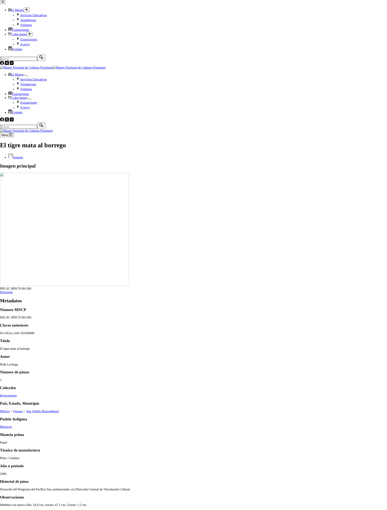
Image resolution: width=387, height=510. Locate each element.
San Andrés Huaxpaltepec (42, 411)
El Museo (17, 74)
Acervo (25, 107)
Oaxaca (18, 411)
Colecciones (19, 97)
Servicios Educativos (33, 79)
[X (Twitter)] (7, 120)
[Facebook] (2, 120)
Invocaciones (8, 395)
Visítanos (26, 89)
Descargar (6, 292)
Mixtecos (6, 426)
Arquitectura (28, 84)
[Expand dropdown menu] (26, 75)
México (5, 411)
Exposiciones (20, 94)
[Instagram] (12, 120)
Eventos (17, 112)
